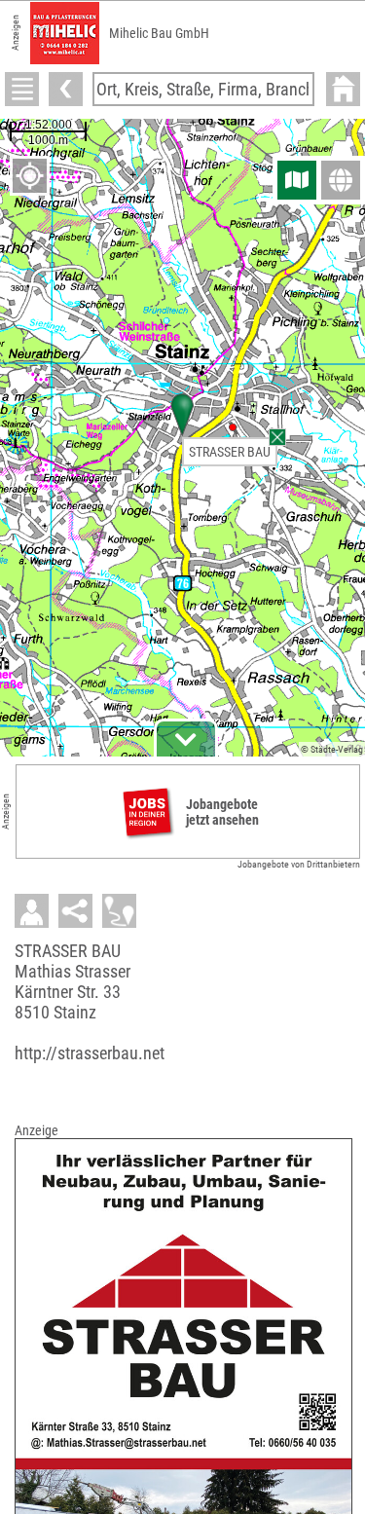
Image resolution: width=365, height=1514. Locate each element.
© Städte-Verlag (332, 749)
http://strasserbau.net (89, 1053)
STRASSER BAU (230, 452)
